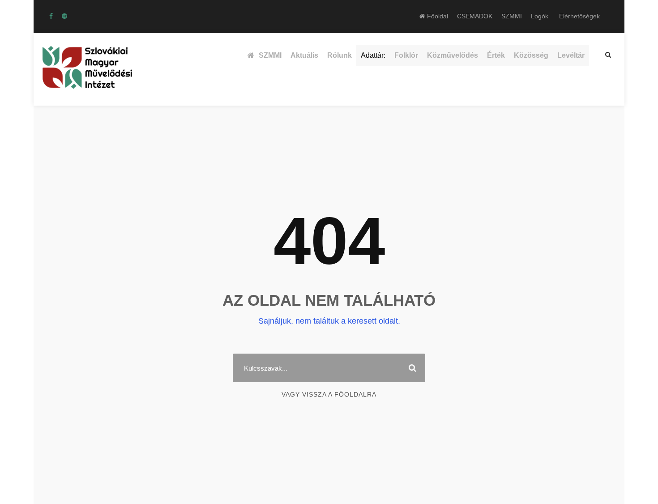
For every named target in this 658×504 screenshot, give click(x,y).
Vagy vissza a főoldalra (329, 394)
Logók (539, 16)
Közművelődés (452, 55)
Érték (496, 55)
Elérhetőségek (579, 16)
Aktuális (304, 55)
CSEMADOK (474, 16)
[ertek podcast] (64, 16)
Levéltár (571, 55)
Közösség (531, 55)
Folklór (406, 55)
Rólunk (339, 55)
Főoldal (436, 16)
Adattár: (373, 55)
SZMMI (511, 16)
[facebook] (51, 16)
